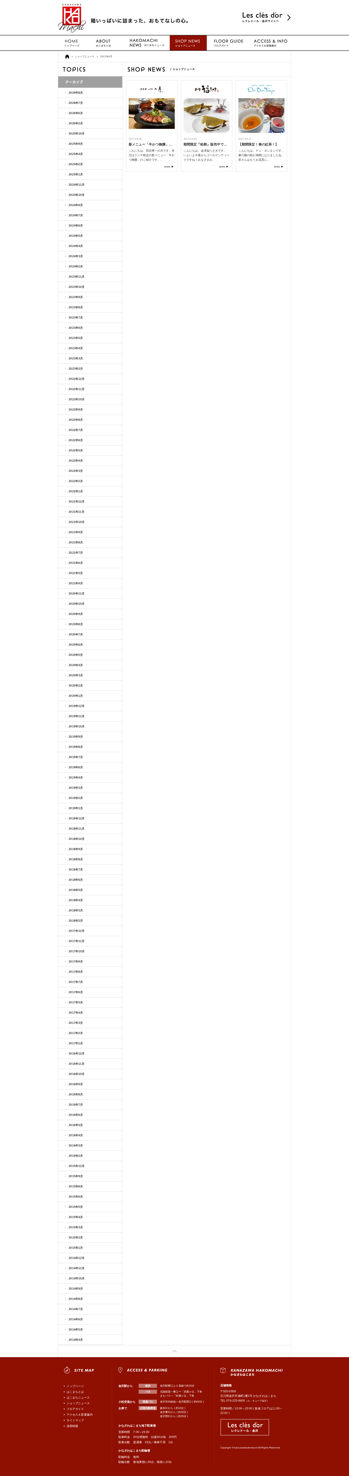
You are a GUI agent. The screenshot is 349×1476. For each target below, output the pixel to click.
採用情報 (72, 1426)
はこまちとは (104, 42)
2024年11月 (77, 184)
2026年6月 (76, 113)
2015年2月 (76, 1237)
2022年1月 (76, 491)
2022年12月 (77, 379)
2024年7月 (76, 215)
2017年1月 (76, 1043)
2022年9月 (76, 409)
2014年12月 (77, 1258)
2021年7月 (76, 552)
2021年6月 (76, 563)
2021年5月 (76, 573)
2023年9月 (76, 297)
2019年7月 (76, 757)
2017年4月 (76, 1012)
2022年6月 (76, 440)
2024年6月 (76, 225)
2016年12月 (77, 1053)
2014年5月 (76, 1329)
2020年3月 (76, 675)
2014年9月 (76, 1288)
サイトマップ (75, 1420)
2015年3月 (76, 1227)
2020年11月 (77, 593)
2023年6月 (76, 327)
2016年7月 (76, 1104)
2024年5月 (76, 235)
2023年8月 (76, 307)
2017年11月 (77, 941)
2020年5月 (76, 655)
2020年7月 (76, 634)
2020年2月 (76, 685)
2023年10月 (77, 287)
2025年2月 (76, 164)
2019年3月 (76, 787)
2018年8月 (76, 859)
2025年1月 (76, 174)
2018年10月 (77, 839)
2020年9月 (76, 614)
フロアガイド (228, 42)
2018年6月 (76, 879)
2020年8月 (76, 624)
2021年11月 (77, 511)
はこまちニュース (146, 42)
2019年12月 (77, 706)
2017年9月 (76, 961)
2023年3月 (76, 358)
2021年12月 (77, 501)
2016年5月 (76, 1125)
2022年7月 (76, 430)
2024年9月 (76, 205)
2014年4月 (76, 1339)
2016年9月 (76, 1084)
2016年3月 (76, 1145)
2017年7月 (76, 982)
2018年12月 (77, 818)
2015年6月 (76, 1196)
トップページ (72, 42)
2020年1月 (76, 695)
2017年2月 (76, 1033)
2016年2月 (76, 1155)
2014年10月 (77, 1278)
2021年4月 (76, 583)
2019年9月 (76, 736)
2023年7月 (76, 317)
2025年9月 (76, 143)
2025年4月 (76, 154)
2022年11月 (77, 389)
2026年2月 (76, 123)
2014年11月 (77, 1268)
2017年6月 (76, 992)
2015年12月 (77, 1166)
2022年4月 (76, 460)
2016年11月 (77, 1063)
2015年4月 (76, 1217)
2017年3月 (76, 1023)
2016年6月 (76, 1115)
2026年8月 (76, 92)
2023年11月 (77, 276)
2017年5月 (76, 1002)
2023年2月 (76, 368)
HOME (67, 56)
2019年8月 (76, 747)
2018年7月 (76, 869)
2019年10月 (77, 726)
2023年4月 (76, 348)
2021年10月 (77, 522)
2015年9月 (76, 1176)
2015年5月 (76, 1207)
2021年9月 (76, 532)
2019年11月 (77, 716)
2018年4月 (76, 900)
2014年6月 (76, 1319)
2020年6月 (76, 644)
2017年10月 (77, 951)
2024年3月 (76, 256)
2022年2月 (76, 481)
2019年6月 (76, 767)
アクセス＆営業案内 (80, 1414)
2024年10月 (77, 195)
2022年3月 (76, 471)
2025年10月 (77, 133)
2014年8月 (76, 1299)
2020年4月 (76, 665)
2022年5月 (76, 450)
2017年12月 (77, 931)
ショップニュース (188, 42)
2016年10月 (77, 1074)
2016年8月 (76, 1094)
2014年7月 (76, 1309)
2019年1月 (76, 808)
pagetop (174, 1351)
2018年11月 (77, 828)
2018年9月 (76, 849)
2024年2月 (76, 266)
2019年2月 (76, 798)
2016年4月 (76, 1135)
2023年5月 (76, 338)
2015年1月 (76, 1247)
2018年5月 (76, 890)
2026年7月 (76, 103)
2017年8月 (76, 971)
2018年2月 (76, 920)
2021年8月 (76, 542)
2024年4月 (76, 246)
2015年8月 (76, 1186)
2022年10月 (77, 399)
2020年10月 (77, 603)
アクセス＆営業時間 (270, 42)
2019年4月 (76, 777)
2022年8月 (76, 419)
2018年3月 (76, 910)
